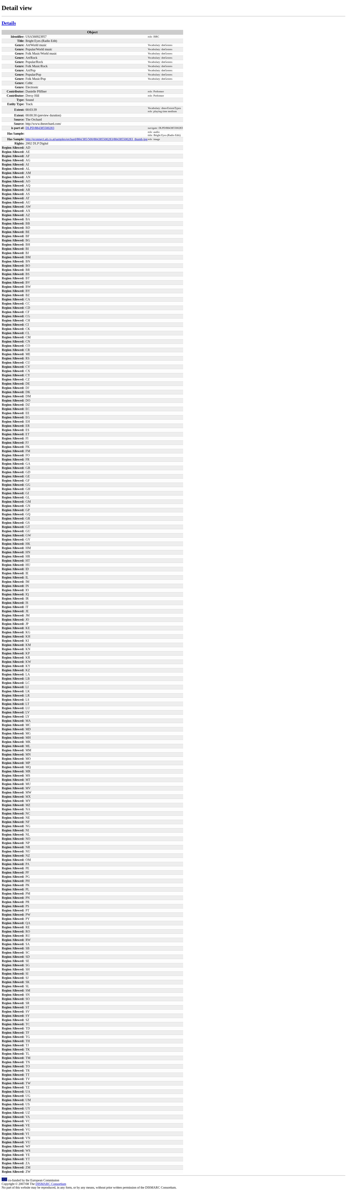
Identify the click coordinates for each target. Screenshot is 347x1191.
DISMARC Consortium (51, 1184)
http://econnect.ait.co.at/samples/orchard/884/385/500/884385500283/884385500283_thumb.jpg (86, 139)
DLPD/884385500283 (40, 128)
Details (9, 23)
